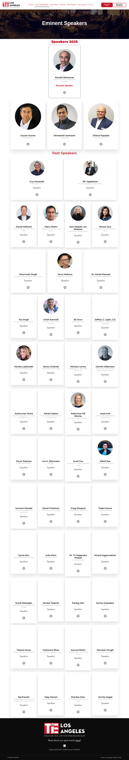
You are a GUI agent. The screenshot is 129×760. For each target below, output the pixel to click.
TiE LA (90, 5)
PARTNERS (71, 5)
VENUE (62, 5)
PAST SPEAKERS (42, 5)
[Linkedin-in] (64, 746)
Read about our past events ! (64, 740)
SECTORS (54, 5)
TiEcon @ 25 (82, 5)
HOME (31, 5)
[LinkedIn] (64, 92)
